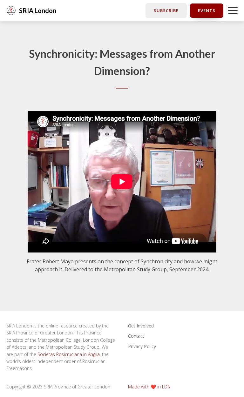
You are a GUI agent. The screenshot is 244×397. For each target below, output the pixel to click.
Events (206, 10)
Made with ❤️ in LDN (149, 387)
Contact (136, 336)
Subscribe (166, 10)
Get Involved (141, 326)
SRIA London (37, 10)
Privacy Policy (142, 346)
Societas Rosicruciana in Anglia (68, 354)
